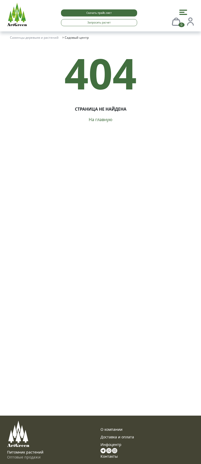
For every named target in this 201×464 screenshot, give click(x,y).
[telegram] (103, 450)
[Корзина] (176, 21)
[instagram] (114, 450)
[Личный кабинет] (190, 21)
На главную (100, 119)
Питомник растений (25, 452)
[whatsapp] (108, 450)
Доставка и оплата (117, 436)
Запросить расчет (99, 22)
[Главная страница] (17, 14)
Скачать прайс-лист (99, 13)
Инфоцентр (110, 444)
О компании (111, 429)
